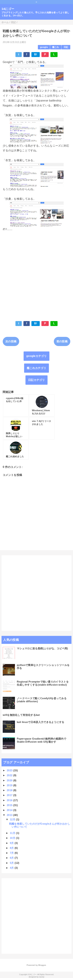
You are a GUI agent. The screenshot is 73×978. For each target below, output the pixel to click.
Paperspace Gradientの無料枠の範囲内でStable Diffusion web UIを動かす (41, 740)
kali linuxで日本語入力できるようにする (40, 722)
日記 (66, 47)
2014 (10, 810)
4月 (12, 867)
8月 (12, 847)
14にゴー (8, 9)
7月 (12, 852)
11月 (13, 833)
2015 (10, 805)
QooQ (41, 977)
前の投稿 (62, 341)
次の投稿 (10, 341)
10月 (13, 837)
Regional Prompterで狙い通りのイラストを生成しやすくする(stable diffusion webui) (43, 683)
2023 (10, 770)
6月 (12, 857)
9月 (12, 843)
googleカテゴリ (36, 356)
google (44, 47)
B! (35, 54)
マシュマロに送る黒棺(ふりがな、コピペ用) (42, 648)
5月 (12, 862)
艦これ (55, 47)
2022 (10, 775)
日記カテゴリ (36, 379)
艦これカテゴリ (36, 368)
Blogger (42, 965)
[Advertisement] (36, 273)
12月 (13, 819)
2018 (10, 790)
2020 (10, 780)
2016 (10, 800)
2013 (10, 815)
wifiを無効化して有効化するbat (21, 714)
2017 (10, 795)
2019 (10, 785)
